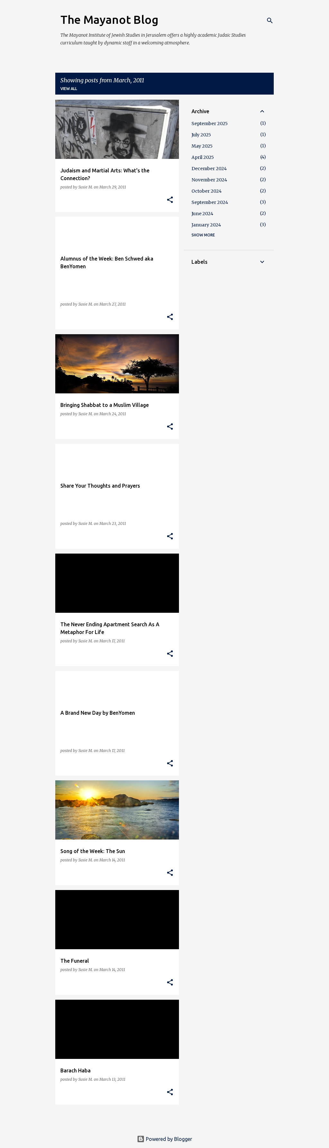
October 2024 (206, 191)
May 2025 (202, 146)
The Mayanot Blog (109, 19)
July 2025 (201, 135)
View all (68, 89)
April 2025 (202, 157)
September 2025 (209, 123)
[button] (170, 200)
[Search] (270, 20)
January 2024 (206, 225)
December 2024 (209, 168)
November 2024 (209, 180)
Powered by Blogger (168, 1139)
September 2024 (209, 202)
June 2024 (202, 213)
